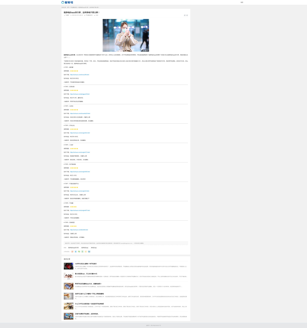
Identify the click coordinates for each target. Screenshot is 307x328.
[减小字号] (187, 15)
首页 (242, 2)
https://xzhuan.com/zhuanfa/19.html (80, 113)
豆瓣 (82, 251)
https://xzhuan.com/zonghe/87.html (80, 210)
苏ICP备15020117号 (156, 325)
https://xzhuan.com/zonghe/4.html (79, 191)
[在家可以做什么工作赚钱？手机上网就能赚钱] (68, 296)
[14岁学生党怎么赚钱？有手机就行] (68, 266)
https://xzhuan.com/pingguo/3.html (79, 94)
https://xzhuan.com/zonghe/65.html (80, 171)
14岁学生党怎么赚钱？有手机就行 (86, 264)
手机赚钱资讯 (74, 7)
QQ (76, 251)
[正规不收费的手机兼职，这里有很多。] (68, 316)
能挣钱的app (84, 247)
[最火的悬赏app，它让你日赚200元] (68, 276)
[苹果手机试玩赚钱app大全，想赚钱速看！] (68, 286)
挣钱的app (94, 247)
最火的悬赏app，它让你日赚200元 (86, 274)
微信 (79, 251)
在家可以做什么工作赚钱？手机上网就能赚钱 (89, 294)
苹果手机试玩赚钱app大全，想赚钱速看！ (88, 284)
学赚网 (67, 15)
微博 (72, 251)
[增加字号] (185, 15)
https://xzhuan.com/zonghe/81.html (80, 133)
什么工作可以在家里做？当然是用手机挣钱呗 (89, 304)
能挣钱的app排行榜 (73, 247)
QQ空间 (86, 251)
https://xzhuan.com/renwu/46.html (79, 74)
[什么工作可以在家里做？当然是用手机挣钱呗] (68, 306)
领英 (89, 251)
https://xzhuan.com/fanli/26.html (79, 230)
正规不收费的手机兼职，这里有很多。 (87, 314)
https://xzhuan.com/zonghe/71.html (80, 152)
